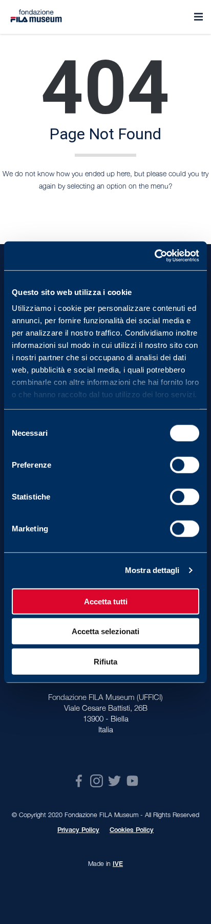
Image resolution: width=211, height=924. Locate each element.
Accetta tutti (106, 601)
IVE (118, 864)
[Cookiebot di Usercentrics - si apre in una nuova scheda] (154, 256)
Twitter (114, 780)
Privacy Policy (78, 830)
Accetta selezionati (105, 631)
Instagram (96, 780)
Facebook (78, 780)
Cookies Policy (132, 830)
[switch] (184, 464)
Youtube (132, 780)
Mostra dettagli (152, 570)
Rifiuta (105, 661)
